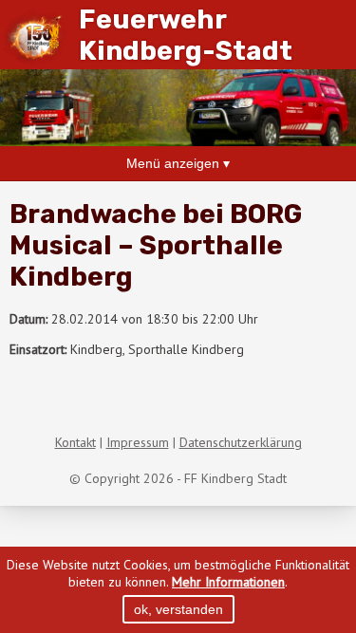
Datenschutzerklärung (240, 442)
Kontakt (75, 442)
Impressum (137, 442)
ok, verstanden (178, 609)
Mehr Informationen (228, 581)
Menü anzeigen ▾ (178, 163)
